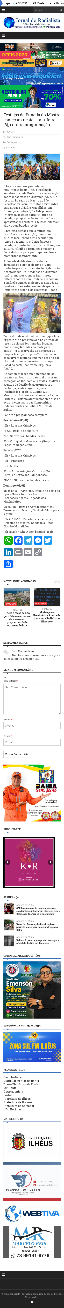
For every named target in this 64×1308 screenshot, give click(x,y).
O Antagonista (13, 1091)
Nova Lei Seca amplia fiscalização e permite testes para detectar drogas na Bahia (37, 927)
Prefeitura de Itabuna (17, 1102)
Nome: (7, 719)
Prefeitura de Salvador (18, 1106)
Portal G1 (9, 1095)
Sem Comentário (15, 137)
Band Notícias (13, 1077)
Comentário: (10, 680)
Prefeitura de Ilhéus (17, 1098)
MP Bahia (10, 1088)
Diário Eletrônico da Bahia (21, 1080)
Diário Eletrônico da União (21, 1084)
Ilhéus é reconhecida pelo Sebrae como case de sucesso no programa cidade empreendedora (17, 619)
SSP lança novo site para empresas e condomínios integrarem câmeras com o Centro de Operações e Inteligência (38, 911)
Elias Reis (11, 147)
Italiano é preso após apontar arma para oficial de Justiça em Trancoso (37, 942)
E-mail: (7, 735)
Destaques (12, 142)
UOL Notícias (12, 1109)
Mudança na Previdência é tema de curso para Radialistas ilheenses (46, 617)
